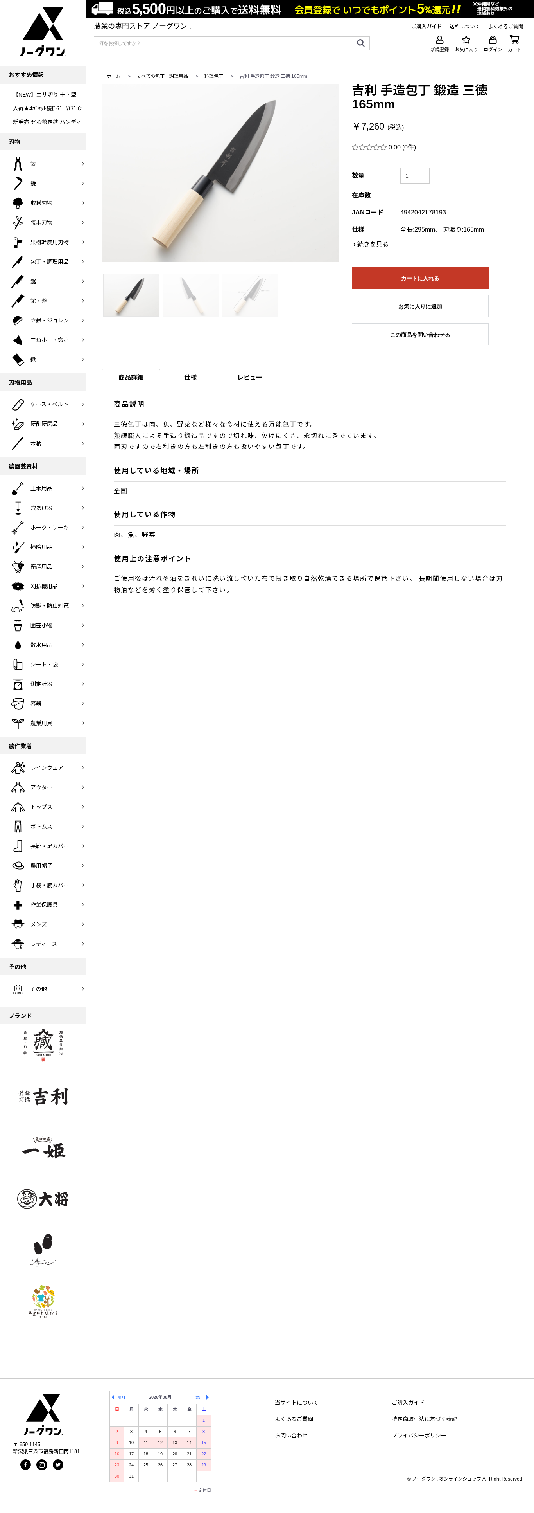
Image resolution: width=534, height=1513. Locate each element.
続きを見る (373, 244)
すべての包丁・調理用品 (162, 76)
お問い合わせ (291, 1435)
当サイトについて (297, 1403)
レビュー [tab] (249, 377)
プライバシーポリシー (419, 1435)
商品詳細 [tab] (130, 377)
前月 (121, 1397)
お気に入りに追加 (420, 306)
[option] (220, 173)
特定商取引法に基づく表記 (424, 1419)
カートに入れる (420, 278)
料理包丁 (213, 76)
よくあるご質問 (294, 1419)
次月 (199, 1397)
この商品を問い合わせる (420, 334)
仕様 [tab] (190, 377)
